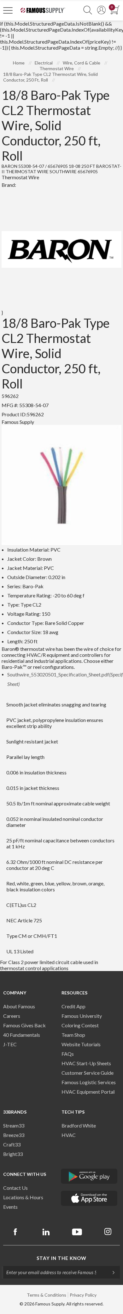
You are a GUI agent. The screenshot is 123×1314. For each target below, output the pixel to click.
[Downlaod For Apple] (89, 1198)
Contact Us (15, 1188)
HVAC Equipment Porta (87, 1092)
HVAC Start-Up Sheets (86, 1063)
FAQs (68, 1054)
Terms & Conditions (46, 1295)
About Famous (19, 1006)
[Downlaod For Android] (89, 1176)
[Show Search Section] (87, 10)
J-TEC (10, 1044)
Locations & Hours (23, 1197)
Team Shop (73, 1035)
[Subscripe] (110, 1272)
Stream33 (13, 1125)
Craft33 (11, 1144)
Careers (11, 1016)
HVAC (69, 1135)
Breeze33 (13, 1135)
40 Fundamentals (21, 1035)
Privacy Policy (83, 1295)
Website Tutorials (81, 1044)
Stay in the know (61, 1258)
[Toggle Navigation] (8, 10)
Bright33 (13, 1154)
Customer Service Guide (88, 1073)
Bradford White (79, 1125)
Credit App (73, 1006)
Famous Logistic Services (89, 1082)
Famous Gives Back (24, 1025)
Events (10, 1207)
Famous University (82, 1016)
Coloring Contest (80, 1025)
